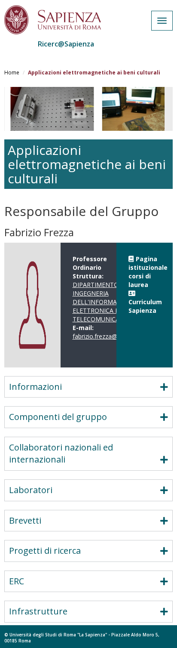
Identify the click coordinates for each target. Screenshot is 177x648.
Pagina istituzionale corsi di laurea (148, 272)
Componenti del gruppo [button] (58, 417)
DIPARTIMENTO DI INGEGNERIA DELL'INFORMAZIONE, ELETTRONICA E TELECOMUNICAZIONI (105, 302)
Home (11, 72)
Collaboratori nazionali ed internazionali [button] (61, 453)
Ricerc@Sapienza (66, 44)
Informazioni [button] (35, 386)
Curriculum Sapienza (145, 306)
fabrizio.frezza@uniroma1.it (111, 336)
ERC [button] (16, 581)
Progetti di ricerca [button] (45, 550)
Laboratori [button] (30, 490)
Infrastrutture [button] (38, 611)
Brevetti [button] (25, 520)
